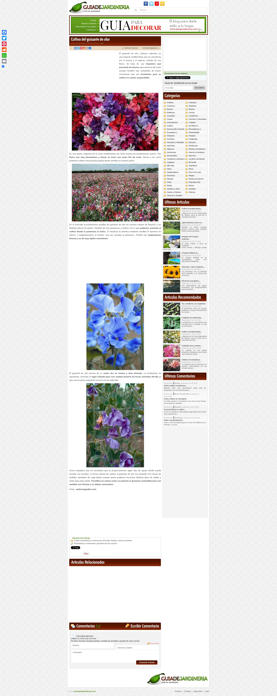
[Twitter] (4, 38)
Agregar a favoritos (88, 24)
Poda (169, 182)
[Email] (4, 61)
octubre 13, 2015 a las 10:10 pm (83, 639)
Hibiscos (170, 149)
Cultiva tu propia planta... (192, 209)
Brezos (192, 109)
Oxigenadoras (173, 172)
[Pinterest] (4, 44)
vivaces (114, 543)
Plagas (191, 176)
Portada (93, 20)
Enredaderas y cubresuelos (91, 541)
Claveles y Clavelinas (197, 119)
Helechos (171, 146)
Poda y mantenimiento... (174, 420)
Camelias (171, 116)
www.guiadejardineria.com (85, 691)
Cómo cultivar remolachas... (175, 386)
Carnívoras (193, 116)
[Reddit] (4, 50)
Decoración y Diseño (175, 129)
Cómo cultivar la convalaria (175, 399)
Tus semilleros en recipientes (194, 304)
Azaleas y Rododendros (172, 107)
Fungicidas (193, 139)
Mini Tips (170, 166)
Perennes (171, 176)
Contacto (187, 691)
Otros (169, 169)
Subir (207, 691)
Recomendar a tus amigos (86, 27)
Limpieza (170, 162)
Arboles (170, 103)
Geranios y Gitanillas (175, 142)
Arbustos (192, 103)
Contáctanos (91, 30)
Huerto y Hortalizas (197, 152)
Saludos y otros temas (173, 190)
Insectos (192, 156)
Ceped (169, 119)
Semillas (192, 189)
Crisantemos (172, 123)
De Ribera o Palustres (193, 127)
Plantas (114, 541)
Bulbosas (171, 113)
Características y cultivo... (174, 410)
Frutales (192, 136)
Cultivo (77, 541)
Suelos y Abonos (174, 192)
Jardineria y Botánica (176, 159)
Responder (154, 643)
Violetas (192, 192)
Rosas (191, 186)
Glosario (192, 142)
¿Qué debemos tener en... (192, 223)
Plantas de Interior (196, 179)
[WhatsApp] (4, 55)
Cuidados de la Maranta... (192, 318)
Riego (169, 186)
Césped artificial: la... (190, 253)
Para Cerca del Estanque (195, 173)
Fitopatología (194, 132)
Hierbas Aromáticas (197, 149)
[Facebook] (4, 32)
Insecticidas (172, 156)
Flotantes (171, 136)
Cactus (192, 113)
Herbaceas (193, 146)
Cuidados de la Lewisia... (192, 346)
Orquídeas (193, 166)
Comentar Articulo (146, 662)
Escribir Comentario (145, 626)
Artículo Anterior (131, 48)
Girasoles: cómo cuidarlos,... (193, 267)
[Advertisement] (93, 72)
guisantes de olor (103, 543)
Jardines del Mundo (197, 159)
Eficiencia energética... (191, 281)
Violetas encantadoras (191, 360)
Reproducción (194, 182)
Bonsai (170, 109)
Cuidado (192, 123)
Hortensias (171, 152)
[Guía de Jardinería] (99, 7)
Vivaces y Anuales (125, 541)
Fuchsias (171, 139)
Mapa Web (198, 691)
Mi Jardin (106, 541)
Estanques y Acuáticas (172, 133)
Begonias (192, 106)
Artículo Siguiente (150, 48)
